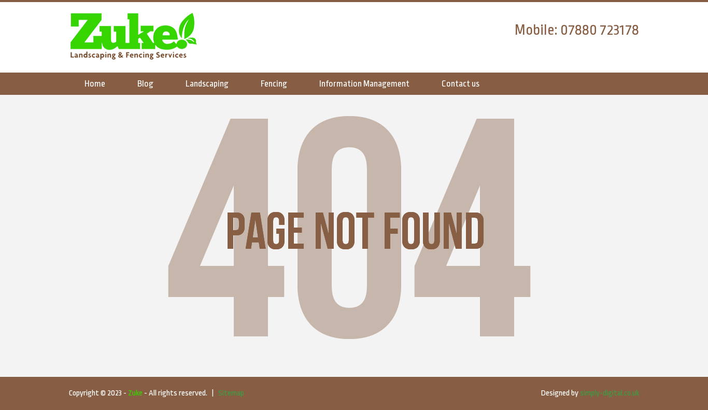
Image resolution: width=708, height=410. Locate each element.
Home (94, 84)
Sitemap (231, 393)
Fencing (274, 84)
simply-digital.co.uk (609, 393)
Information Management (364, 84)
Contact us (460, 84)
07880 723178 (599, 30)
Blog (145, 84)
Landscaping (207, 84)
